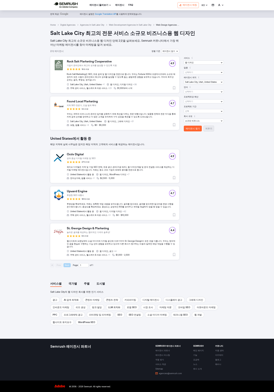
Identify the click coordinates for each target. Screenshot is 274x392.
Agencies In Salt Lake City (92, 25)
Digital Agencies (67, 25)
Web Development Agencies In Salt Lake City (130, 25)
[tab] (56, 284)
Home (53, 25)
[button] (205, 5)
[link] (119, 5)
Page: (75, 265)
